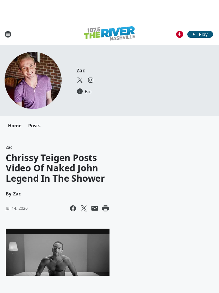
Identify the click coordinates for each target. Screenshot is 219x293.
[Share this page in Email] (95, 208)
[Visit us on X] (79, 80)
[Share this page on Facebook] (73, 208)
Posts (34, 125)
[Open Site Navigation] (8, 34)
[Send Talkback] (179, 34)
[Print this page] (106, 208)
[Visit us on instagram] (90, 80)
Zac (80, 70)
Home (14, 125)
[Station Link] (109, 34)
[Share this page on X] (84, 208)
